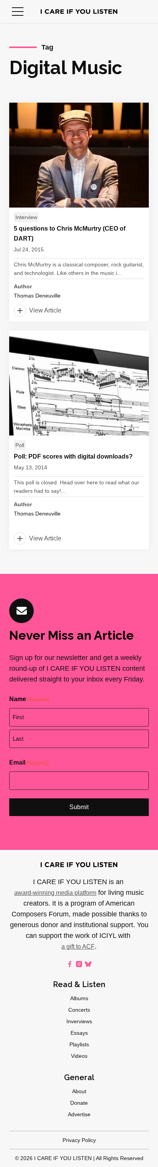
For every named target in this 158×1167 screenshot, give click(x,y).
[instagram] (79, 964)
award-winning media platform (55, 892)
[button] (17, 11)
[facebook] (70, 964)
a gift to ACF (78, 946)
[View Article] (79, 212)
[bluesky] (88, 964)
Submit (79, 807)
